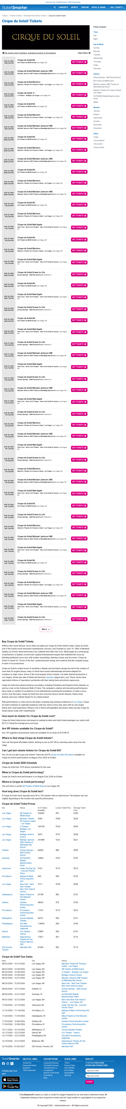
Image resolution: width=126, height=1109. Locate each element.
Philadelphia (7, 923)
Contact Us (27, 1063)
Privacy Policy (69, 1065)
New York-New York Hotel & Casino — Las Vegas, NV (74, 1000)
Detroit (5, 931)
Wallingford (7, 918)
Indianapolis (7, 894)
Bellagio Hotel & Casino (72, 975)
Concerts (63, 7)
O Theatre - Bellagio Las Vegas (25, 829)
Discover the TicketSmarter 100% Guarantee (63, 2)
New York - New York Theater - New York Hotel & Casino (27, 888)
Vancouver (6, 868)
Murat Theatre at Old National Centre (27, 897)
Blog (45, 1078)
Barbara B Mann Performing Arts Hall (27, 878)
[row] (46, 62)
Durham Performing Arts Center (27, 905)
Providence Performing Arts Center (27, 912)
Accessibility (69, 1073)
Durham (5, 902)
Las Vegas (78, 702)
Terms (67, 1063)
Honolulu (5, 858)
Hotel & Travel (99, 7)
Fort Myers (6, 876)
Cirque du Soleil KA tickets (62, 755)
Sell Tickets (116, 7)
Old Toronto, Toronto (7, 948)
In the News (48, 1075)
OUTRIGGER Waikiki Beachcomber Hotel (26, 862)
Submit (90, 1082)
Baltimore (6, 937)
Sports (74, 7)
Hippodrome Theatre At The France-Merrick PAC (26, 940)
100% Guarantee (29, 1070)
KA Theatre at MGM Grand (33, 786)
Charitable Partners (51, 1065)
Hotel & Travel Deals (51, 1073)
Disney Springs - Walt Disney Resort (27, 852)
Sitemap (67, 1075)
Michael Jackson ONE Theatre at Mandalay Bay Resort (27, 843)
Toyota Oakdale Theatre (72, 1030)
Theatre (85, 7)
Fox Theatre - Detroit (25, 932)
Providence (7, 910)
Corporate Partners (51, 1063)
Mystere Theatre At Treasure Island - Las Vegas (28, 821)
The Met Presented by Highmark (26, 926)
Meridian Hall (25, 947)
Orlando (5, 850)
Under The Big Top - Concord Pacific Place (28, 871)
